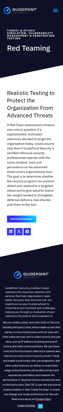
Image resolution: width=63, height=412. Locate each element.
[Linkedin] (10, 231)
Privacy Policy (43, 399)
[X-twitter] (19, 231)
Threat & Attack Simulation (21, 32)
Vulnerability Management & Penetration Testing (31, 35)
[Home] (31, 275)
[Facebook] (27, 231)
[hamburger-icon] (55, 10)
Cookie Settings (26, 405)
